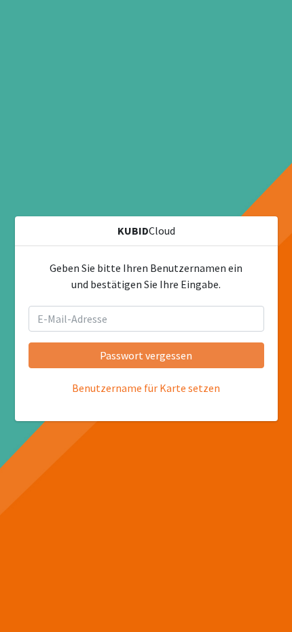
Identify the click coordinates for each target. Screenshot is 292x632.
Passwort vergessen (146, 355)
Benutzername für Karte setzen (146, 388)
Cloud (146, 230)
